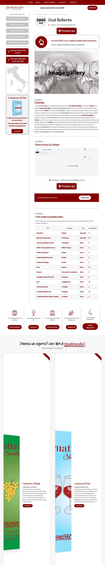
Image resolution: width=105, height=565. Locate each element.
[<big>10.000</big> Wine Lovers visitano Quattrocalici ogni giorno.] (41, 42)
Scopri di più (17, 131)
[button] (17, 19)
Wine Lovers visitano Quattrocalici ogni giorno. (74, 40)
